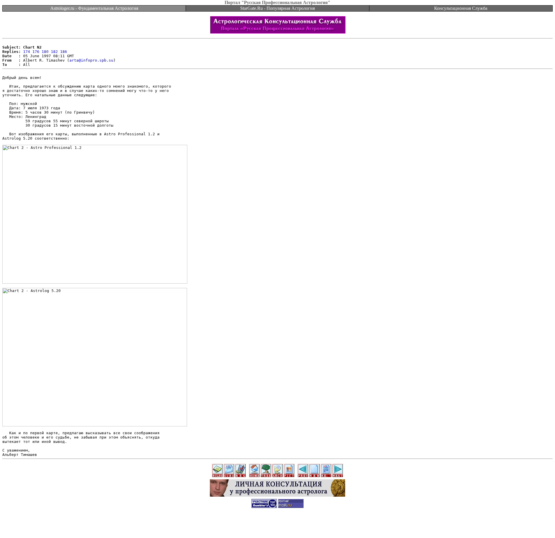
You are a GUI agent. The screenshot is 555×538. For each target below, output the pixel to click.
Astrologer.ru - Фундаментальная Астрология (94, 8)
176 (35, 51)
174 (26, 51)
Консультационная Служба (460, 8)
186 (63, 51)
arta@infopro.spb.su (91, 60)
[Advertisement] (277, 525)
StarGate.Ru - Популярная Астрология (277, 8)
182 (54, 51)
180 (45, 51)
